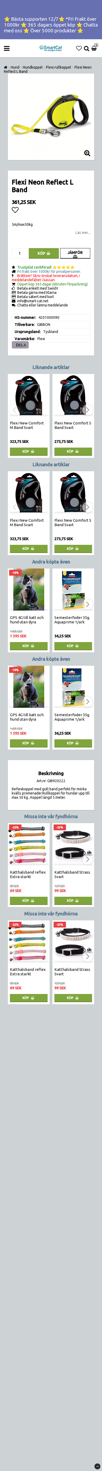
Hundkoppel (33, 67)
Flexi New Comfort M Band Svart (27, 425)
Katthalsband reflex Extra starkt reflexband (28, 876)
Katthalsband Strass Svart (72, 874)
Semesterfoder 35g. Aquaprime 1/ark (72, 619)
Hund (15, 67)
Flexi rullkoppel (58, 67)
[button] (79, 48)
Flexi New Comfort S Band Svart (72, 425)
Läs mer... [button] (83, 232)
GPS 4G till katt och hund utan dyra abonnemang (27, 622)
